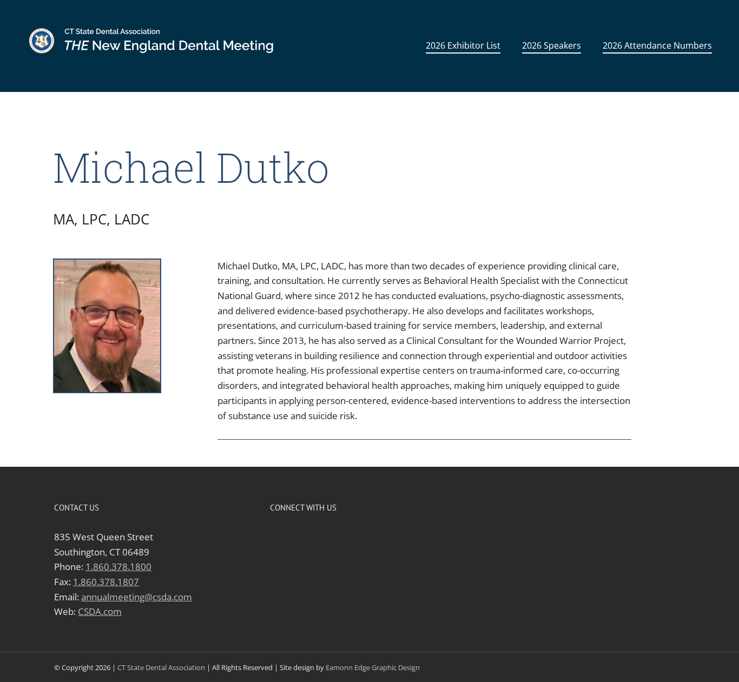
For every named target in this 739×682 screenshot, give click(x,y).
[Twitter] (291, 536)
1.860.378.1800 (118, 566)
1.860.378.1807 (106, 581)
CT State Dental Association (161, 667)
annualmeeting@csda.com (136, 597)
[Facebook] (274, 536)
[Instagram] (309, 536)
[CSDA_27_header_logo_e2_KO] (156, 15)
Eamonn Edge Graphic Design (373, 667)
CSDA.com (100, 611)
